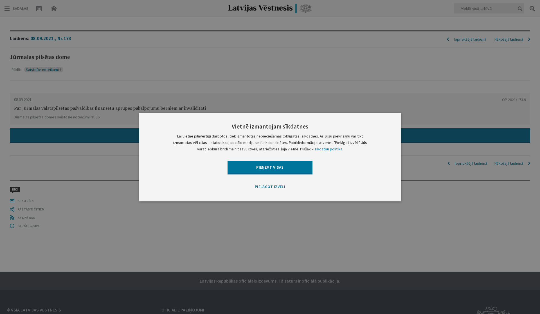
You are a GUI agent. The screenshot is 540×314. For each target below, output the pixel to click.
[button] (270, 187)
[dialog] (270, 157)
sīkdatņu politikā (328, 149)
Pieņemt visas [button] (270, 167)
